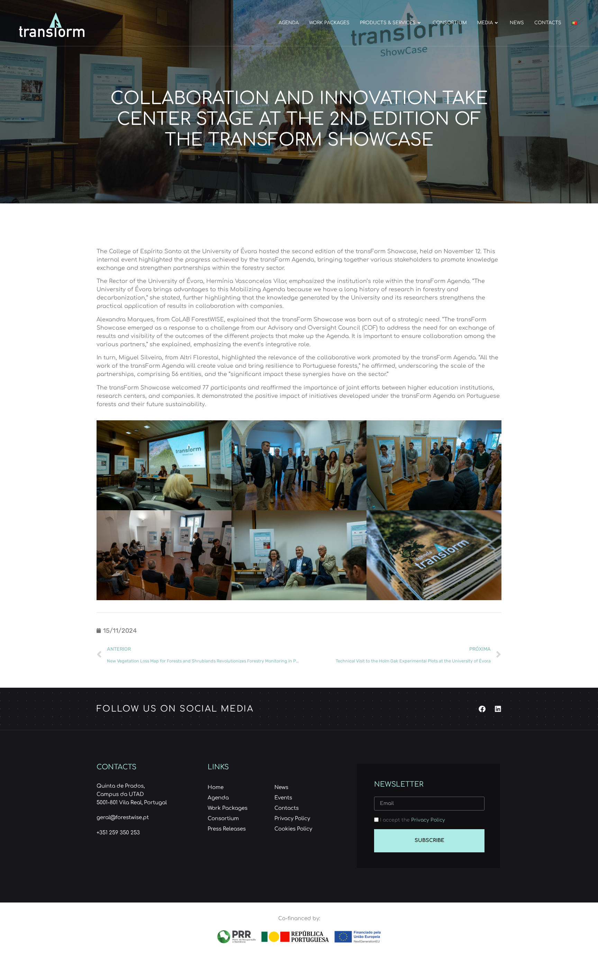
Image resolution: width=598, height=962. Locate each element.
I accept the (412, 820)
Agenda (289, 22)
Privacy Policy (428, 820)
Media (485, 22)
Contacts (547, 22)
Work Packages (329, 22)
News (517, 22)
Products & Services (388, 22)
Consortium (450, 22)
